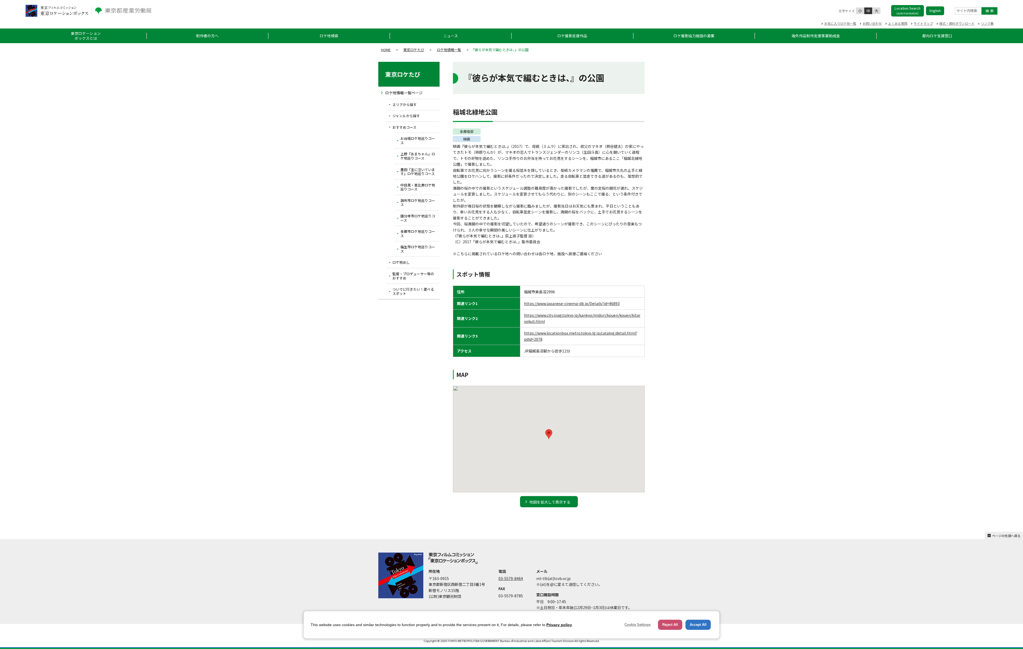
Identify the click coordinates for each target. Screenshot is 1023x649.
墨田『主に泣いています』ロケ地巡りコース (417, 171)
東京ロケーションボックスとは (86, 36)
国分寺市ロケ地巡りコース (417, 218)
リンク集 (987, 23)
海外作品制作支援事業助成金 (815, 35)
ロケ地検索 (329, 35)
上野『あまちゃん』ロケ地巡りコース (417, 156)
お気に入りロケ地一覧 (840, 23)
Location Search (907, 10)
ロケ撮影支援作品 (572, 35)
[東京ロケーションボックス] (57, 11)
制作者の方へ (207, 35)
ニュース (450, 35)
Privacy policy (559, 625)
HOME (386, 49)
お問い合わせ (872, 23)
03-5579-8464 (510, 578)
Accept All (698, 625)
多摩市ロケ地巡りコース (417, 233)
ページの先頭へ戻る (1006, 535)
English (935, 10)
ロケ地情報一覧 (449, 49)
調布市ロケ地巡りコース (417, 202)
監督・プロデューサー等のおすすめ (413, 276)
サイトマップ (923, 23)
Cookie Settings (637, 625)
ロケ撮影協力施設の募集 (694, 35)
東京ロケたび (413, 49)
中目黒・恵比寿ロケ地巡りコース (417, 187)
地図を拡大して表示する (549, 502)
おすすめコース (404, 127)
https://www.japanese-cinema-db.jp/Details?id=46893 (572, 303)
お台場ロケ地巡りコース (417, 140)
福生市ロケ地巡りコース (417, 249)
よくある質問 (897, 23)
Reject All (670, 625)
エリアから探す (404, 104)
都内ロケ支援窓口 (937, 35)
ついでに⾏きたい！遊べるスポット (413, 291)
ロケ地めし (401, 262)
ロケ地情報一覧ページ (404, 92)
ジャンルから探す (406, 115)
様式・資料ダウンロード (957, 23)
